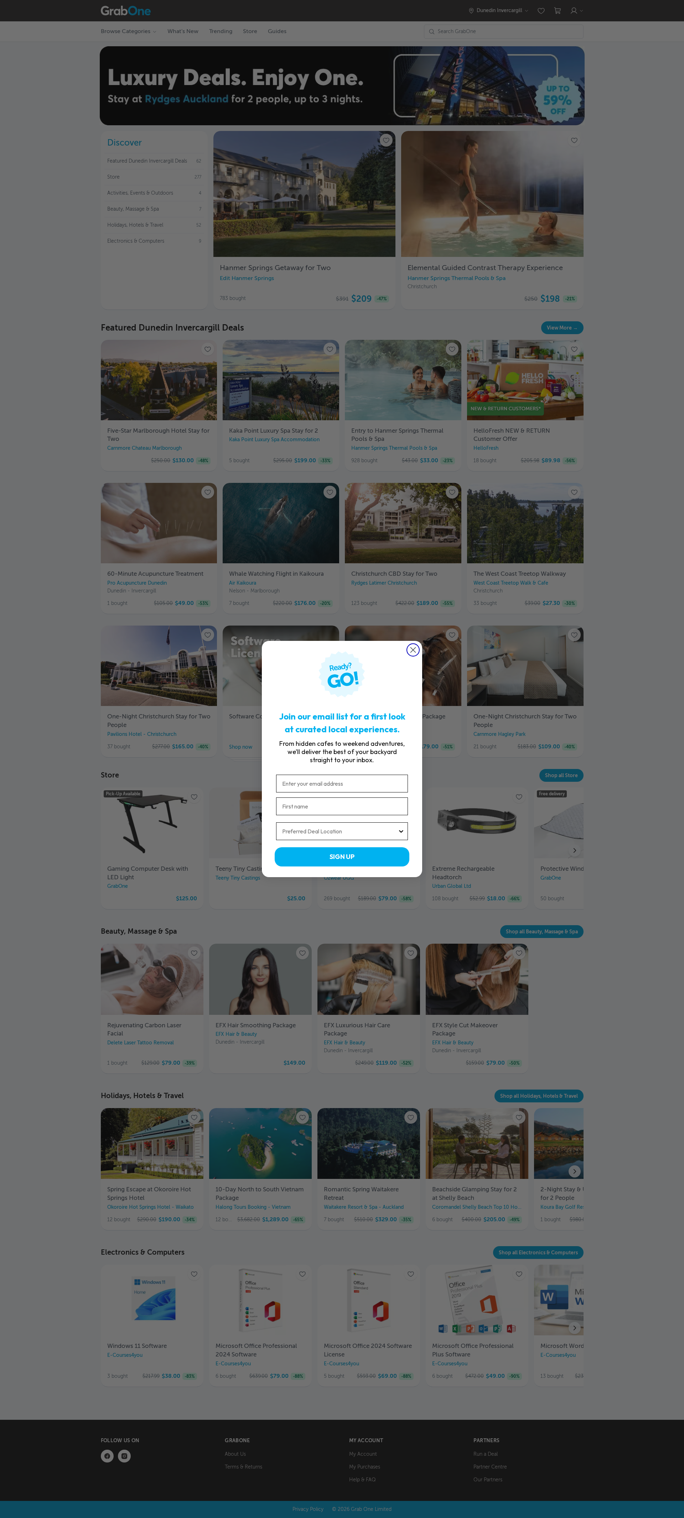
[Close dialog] (413, 650)
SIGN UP (342, 857)
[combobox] (340, 831)
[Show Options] (401, 831)
